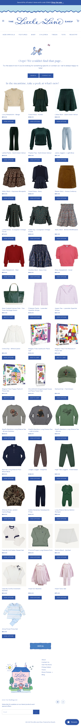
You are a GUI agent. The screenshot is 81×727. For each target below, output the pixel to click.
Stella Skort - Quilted (63, 550)
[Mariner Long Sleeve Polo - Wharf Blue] (14, 455)
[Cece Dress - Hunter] (40, 100)
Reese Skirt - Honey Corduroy (65, 191)
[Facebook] (63, 702)
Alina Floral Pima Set (10, 629)
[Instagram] (58, 702)
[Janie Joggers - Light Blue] (67, 138)
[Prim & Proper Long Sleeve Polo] (40, 536)
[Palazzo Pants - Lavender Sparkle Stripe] (40, 294)
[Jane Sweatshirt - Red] (14, 255)
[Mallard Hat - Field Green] (67, 375)
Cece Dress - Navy (35, 191)
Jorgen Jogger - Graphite (37, 469)
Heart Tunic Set (60, 588)
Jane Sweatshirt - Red (10, 270)
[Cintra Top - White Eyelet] (14, 334)
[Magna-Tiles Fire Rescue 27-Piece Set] (67, 334)
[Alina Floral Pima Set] (14, 614)
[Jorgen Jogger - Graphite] (40, 455)
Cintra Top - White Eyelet (11, 348)
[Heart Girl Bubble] (40, 574)
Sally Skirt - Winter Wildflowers (66, 229)
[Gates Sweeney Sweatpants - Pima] (40, 496)
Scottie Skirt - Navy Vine (37, 270)
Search (33, 75)
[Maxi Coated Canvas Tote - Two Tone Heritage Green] (14, 294)
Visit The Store (47, 664)
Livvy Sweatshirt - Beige (11, 114)
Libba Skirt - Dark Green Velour (66, 114)
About (44, 659)
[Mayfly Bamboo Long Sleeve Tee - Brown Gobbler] (14, 415)
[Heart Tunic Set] (67, 574)
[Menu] (3, 21)
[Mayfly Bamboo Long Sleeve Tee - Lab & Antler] (40, 415)
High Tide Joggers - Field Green (66, 469)
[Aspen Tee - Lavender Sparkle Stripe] (67, 294)
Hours (44, 669)
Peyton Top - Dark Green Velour (39, 153)
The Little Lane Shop (37, 722)
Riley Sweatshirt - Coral (63, 270)
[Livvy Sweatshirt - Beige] (14, 100)
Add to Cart (8, 317)
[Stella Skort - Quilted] (67, 536)
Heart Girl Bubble (34, 588)
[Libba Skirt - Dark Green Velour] (67, 100)
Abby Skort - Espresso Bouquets (14, 191)
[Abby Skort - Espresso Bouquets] (14, 177)
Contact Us (46, 75)
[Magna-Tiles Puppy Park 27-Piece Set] (14, 375)
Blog (43, 674)
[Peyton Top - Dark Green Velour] (40, 138)
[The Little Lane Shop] (40, 21)
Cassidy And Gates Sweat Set (13, 550)
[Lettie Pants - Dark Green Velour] (14, 138)
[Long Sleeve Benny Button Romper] (67, 496)
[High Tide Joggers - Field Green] (67, 455)
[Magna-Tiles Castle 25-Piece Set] (40, 334)
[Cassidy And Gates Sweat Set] (14, 536)
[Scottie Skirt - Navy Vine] (40, 255)
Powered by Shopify (49, 722)
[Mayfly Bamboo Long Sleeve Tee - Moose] (67, 415)
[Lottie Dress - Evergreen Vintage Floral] (14, 215)
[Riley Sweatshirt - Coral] (67, 255)
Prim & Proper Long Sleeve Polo (40, 550)
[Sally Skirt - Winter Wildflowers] (67, 215)
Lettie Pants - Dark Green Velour (14, 153)
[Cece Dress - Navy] (40, 177)
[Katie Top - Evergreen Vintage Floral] (40, 215)
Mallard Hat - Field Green (64, 389)
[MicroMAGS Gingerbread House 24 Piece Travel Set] (40, 375)
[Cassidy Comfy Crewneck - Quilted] (14, 574)
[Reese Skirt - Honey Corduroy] (67, 177)
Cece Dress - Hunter (35, 114)
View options (9, 121)
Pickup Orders (46, 667)
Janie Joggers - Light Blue (64, 153)
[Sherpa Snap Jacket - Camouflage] (14, 502)
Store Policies (46, 672)
